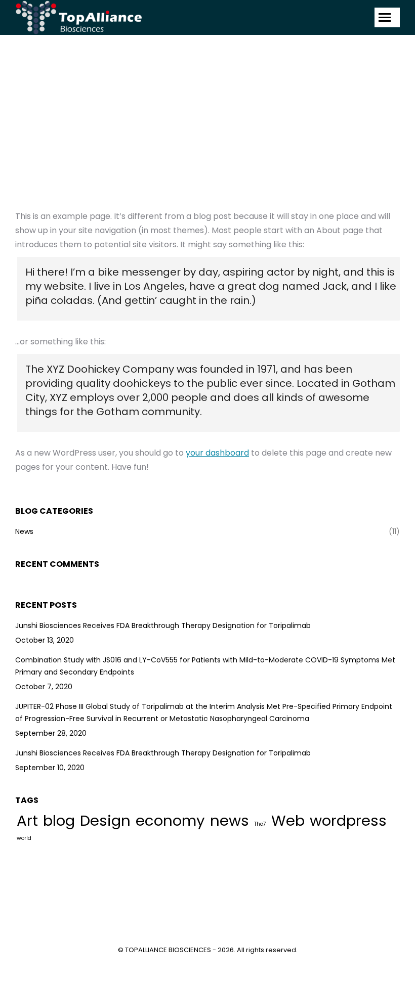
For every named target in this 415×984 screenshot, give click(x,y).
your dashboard (217, 453)
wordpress (348, 821)
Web (288, 821)
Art (27, 821)
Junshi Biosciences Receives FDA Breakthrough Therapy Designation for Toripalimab (163, 625)
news (229, 821)
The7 (260, 824)
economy (170, 821)
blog (59, 821)
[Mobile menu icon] (387, 17)
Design (105, 821)
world (24, 838)
